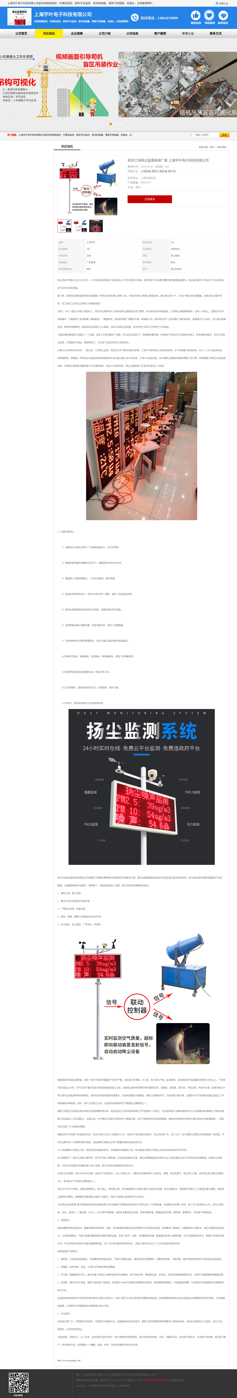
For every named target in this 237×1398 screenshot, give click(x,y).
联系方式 (216, 33)
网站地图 (124, 1386)
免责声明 (103, 1386)
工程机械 (146, 171)
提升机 (172, 171)
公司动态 (132, 33)
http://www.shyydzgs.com (68, 1360)
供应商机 (49, 33)
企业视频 (77, 33)
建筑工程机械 (159, 171)
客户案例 (160, 33)
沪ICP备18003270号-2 (132, 1380)
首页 (212, 147)
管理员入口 (114, 1386)
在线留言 (150, 199)
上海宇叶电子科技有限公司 (156, 1380)
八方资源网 (93, 1386)
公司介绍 (105, 33)
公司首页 (21, 33)
